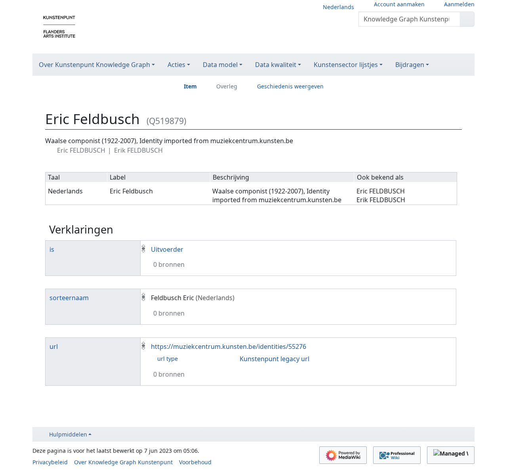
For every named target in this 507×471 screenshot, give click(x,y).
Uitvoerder (167, 249)
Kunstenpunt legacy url (274, 358)
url (54, 346)
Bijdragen (409, 64)
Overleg (226, 86)
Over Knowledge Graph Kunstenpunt (123, 462)
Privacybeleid (50, 462)
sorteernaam (69, 297)
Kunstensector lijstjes (346, 64)
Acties (176, 64)
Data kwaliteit (275, 64)
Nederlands (338, 7)
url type (167, 358)
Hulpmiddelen (68, 434)
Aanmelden (459, 4)
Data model (220, 64)
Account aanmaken (399, 4)
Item (190, 86)
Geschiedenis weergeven (290, 86)
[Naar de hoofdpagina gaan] (59, 26)
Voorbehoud (195, 462)
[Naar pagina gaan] (467, 19)
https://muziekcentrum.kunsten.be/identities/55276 (228, 346)
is (52, 249)
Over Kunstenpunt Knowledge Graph (94, 64)
